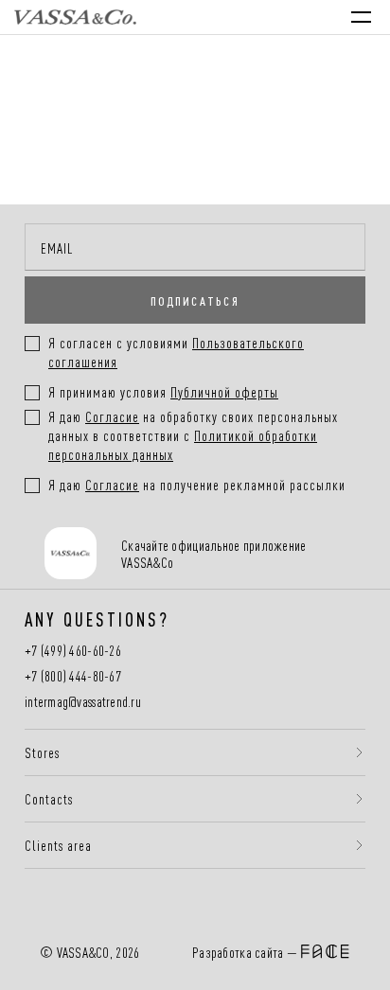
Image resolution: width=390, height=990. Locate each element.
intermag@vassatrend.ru (83, 702)
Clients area (58, 845)
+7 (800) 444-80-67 (73, 676)
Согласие (112, 416)
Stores (42, 752)
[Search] (198, 17)
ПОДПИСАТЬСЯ (195, 300)
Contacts (49, 798)
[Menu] (361, 17)
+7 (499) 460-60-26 (73, 651)
